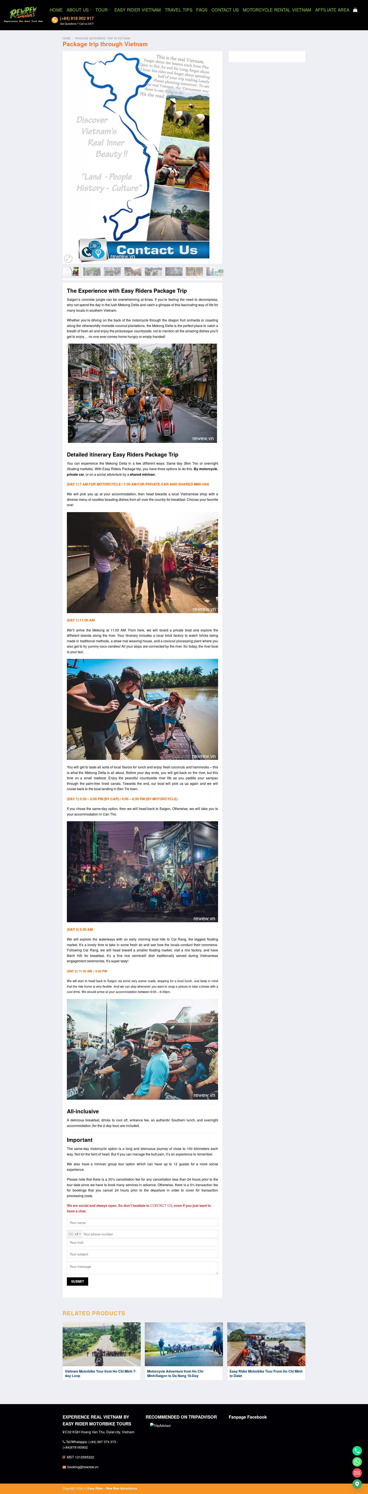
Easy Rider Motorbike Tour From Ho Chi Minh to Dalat (266, 1373)
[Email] (357, 1473)
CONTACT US (161, 1205)
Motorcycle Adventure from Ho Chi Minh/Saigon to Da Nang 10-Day (175, 1373)
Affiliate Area (332, 10)
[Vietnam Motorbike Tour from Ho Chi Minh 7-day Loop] (102, 1344)
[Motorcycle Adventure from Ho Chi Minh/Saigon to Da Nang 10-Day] (184, 1344)
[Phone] (357, 1450)
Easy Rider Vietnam (137, 10)
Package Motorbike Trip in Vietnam (102, 38)
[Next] (214, 157)
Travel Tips (178, 10)
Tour (101, 10)
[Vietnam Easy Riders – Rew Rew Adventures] (23, 15)
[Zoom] (68, 259)
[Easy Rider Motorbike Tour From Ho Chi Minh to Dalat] (266, 1344)
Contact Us (225, 10)
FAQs (202, 10)
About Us (78, 10)
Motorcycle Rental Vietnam (277, 10)
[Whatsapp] (357, 1462)
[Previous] (71, 157)
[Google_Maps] (357, 1484)
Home (56, 10)
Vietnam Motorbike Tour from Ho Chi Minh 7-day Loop (100, 1373)
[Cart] (355, 9)
